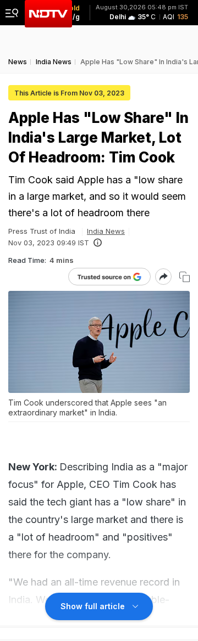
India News (106, 231)
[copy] (184, 277)
